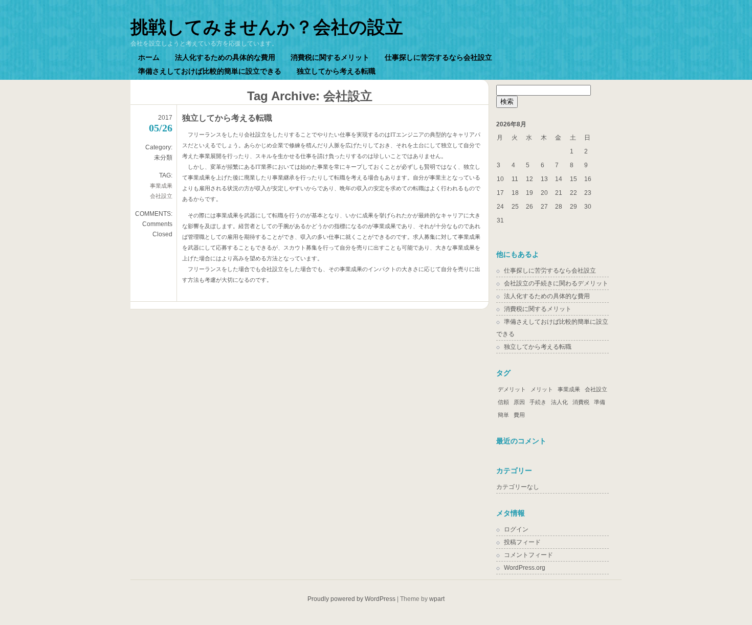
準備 (599, 402)
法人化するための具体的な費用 (225, 57)
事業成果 (161, 186)
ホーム (149, 57)
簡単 (503, 415)
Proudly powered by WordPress (351, 598)
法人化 (559, 402)
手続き (537, 402)
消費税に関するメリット (330, 57)
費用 (519, 415)
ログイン (516, 529)
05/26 (160, 127)
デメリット (512, 389)
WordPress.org (524, 567)
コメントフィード (528, 555)
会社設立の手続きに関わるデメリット (556, 283)
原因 (519, 402)
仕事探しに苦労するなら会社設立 (438, 57)
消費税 (580, 402)
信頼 (503, 402)
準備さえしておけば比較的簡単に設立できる (209, 71)
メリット (541, 389)
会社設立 (161, 196)
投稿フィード (522, 542)
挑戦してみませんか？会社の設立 (266, 27)
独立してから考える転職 (336, 71)
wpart (437, 598)
